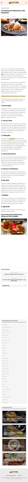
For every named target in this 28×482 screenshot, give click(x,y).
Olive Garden (5, 368)
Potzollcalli (4, 381)
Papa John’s (5, 374)
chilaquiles (12, 138)
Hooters (4, 348)
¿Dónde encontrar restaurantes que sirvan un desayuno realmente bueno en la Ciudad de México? (13, 447)
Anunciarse (5, 402)
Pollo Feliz (4, 379)
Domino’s (4, 337)
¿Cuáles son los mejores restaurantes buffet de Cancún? (13, 433)
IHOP (3, 350)
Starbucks (4, 392)
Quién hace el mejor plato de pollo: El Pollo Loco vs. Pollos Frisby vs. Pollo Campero (14, 419)
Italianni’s (4, 353)
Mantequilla (5, 363)
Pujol (3, 384)
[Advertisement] (14, 53)
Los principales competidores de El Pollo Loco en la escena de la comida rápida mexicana (13, 461)
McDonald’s (5, 366)
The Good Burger (6, 397)
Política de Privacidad (11, 475)
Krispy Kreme (5, 358)
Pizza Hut (4, 376)
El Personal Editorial (5, 16)
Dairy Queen (5, 335)
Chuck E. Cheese (6, 332)
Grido (3, 345)
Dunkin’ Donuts (6, 340)
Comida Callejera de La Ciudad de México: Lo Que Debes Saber (14, 280)
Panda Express (5, 371)
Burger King (5, 330)
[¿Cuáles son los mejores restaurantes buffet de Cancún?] (14, 431)
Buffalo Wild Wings (6, 327)
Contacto (19, 475)
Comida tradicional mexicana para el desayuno (13, 96)
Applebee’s (5, 324)
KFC (3, 355)
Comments (6, 285)
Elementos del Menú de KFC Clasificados (14, 274)
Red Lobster (5, 386)
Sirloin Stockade (6, 389)
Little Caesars (5, 361)
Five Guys (4, 343)
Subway (4, 394)
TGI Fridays (5, 399)
